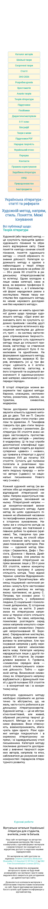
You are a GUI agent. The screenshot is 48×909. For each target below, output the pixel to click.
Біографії (24, 127)
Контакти (24, 161)
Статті (24, 71)
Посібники (24, 110)
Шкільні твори (24, 60)
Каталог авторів (24, 54)
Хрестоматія (24, 88)
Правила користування (24, 166)
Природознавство (24, 183)
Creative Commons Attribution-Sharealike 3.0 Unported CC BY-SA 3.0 (22, 860)
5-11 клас (24, 121)
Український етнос (24, 149)
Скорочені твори (24, 65)
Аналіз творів (24, 93)
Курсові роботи (23, 821)
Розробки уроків (24, 82)
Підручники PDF (24, 138)
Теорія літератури (24, 99)
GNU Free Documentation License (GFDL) (25, 862)
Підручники (24, 104)
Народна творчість (24, 144)
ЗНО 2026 (24, 76)
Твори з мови (24, 133)
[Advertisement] (24, 25)
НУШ (24, 178)
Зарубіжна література (24, 172)
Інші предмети (24, 189)
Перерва (24, 155)
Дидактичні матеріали (24, 116)
